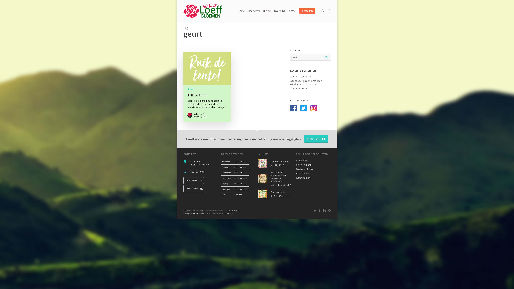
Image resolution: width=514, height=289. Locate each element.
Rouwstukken (304, 164)
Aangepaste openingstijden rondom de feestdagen (306, 82)
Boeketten (302, 160)
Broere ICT (228, 213)
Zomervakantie (299, 88)
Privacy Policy (232, 210)
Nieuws (190, 89)
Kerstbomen (303, 177)
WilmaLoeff (199, 114)
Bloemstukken (304, 169)
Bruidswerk (302, 173)
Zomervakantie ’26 (300, 76)
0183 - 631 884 (316, 139)
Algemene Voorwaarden (193, 213)
